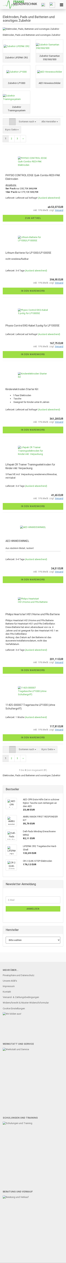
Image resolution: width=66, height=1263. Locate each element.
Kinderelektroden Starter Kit (22, 389)
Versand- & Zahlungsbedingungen (21, 997)
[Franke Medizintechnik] (18, 4)
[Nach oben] (55, 1257)
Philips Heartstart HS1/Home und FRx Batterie (33, 614)
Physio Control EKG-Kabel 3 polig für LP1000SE (33, 325)
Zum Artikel (33, 218)
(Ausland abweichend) (49, 198)
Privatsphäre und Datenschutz (18, 975)
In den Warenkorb (33, 291)
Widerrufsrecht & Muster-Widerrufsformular (26, 1002)
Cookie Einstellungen (14, 1008)
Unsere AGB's (10, 980)
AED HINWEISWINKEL (17, 540)
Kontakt (7, 991)
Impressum (9, 986)
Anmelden (33, 909)
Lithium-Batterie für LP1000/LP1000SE (28, 252)
